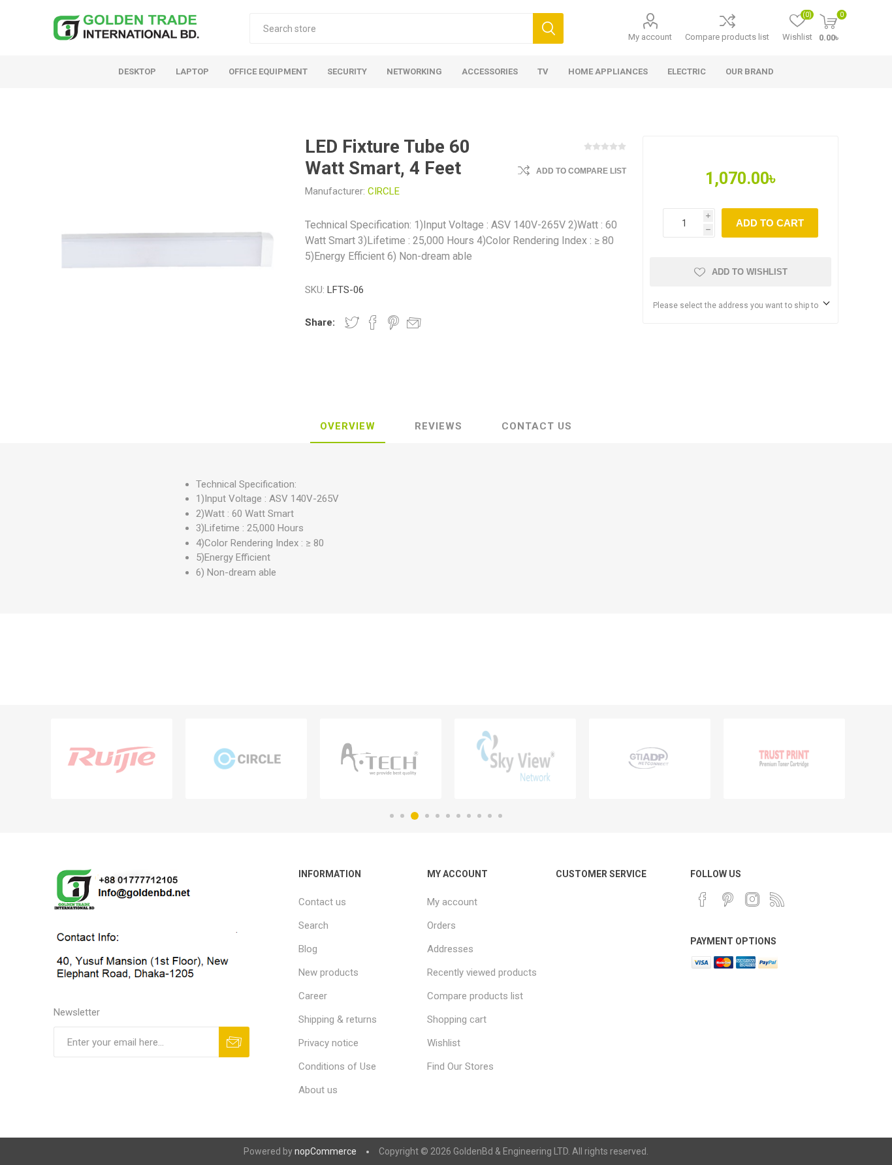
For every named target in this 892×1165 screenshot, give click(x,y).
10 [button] (490, 816)
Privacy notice (328, 1043)
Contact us (322, 902)
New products (328, 972)
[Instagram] (752, 899)
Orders (441, 925)
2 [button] (402, 816)
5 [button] (437, 816)
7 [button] (458, 816)
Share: (320, 322)
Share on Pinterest (393, 322)
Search (548, 28)
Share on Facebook (373, 322)
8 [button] (469, 816)
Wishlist (443, 1043)
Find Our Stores (460, 1066)
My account (650, 37)
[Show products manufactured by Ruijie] (111, 759)
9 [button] (479, 816)
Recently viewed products (482, 972)
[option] (111, 759)
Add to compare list (581, 171)
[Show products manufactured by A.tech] (380, 759)
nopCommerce (326, 1151)
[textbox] (391, 28)
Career (312, 996)
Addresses (450, 949)
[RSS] (777, 899)
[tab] (347, 427)
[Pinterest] (727, 899)
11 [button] (500, 816)
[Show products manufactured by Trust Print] (784, 759)
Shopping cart (456, 1019)
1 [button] (392, 816)
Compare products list (727, 37)
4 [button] (427, 816)
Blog (307, 949)
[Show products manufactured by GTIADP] (649, 759)
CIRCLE (384, 191)
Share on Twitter (352, 322)
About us (318, 1090)
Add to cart (770, 222)
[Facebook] (702, 899)
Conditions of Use (337, 1066)
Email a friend (414, 322)
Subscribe (234, 1042)
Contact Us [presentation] (537, 426)
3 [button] (415, 816)
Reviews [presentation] (438, 426)
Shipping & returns (337, 1019)
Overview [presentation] (347, 426)
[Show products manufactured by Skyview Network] (515, 759)
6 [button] (448, 816)
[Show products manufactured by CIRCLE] (246, 759)
